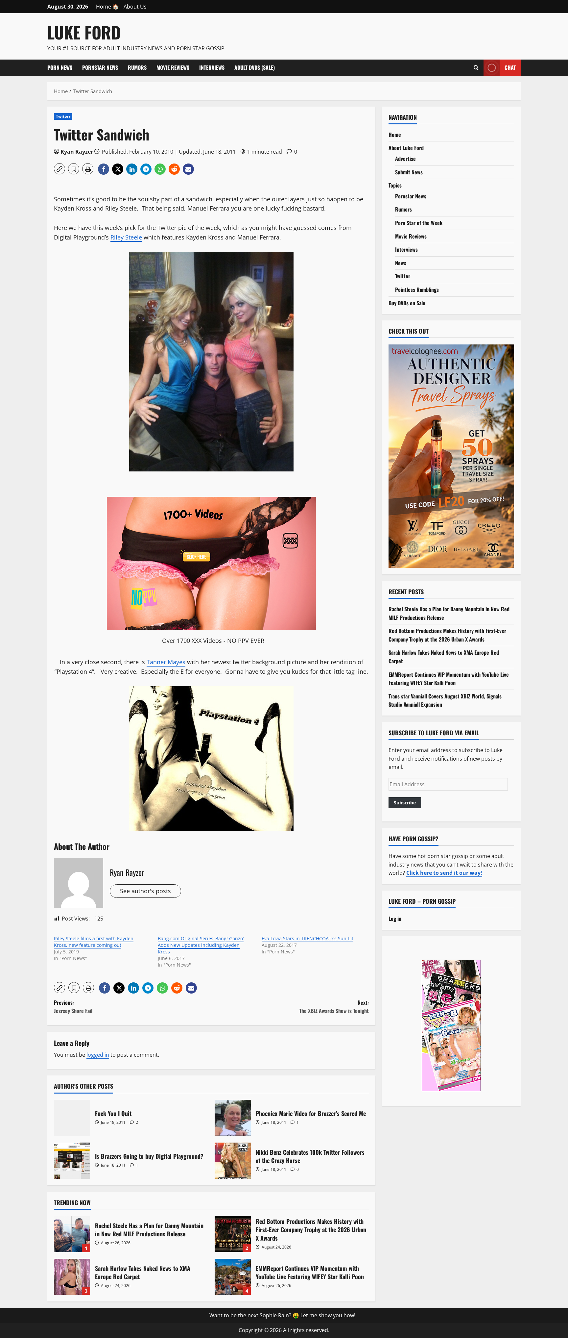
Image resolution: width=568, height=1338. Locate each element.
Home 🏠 (107, 6)
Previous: (73, 1006)
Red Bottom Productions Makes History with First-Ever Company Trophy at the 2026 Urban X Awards (233, 1234)
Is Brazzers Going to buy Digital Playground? (72, 1161)
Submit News (409, 172)
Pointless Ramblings (417, 289)
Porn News (59, 67)
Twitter (63, 116)
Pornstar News (100, 67)
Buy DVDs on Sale (407, 303)
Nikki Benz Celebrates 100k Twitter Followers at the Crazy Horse (233, 1161)
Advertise (405, 159)
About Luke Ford (406, 148)
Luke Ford (84, 32)
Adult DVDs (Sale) (254, 67)
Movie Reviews (172, 67)
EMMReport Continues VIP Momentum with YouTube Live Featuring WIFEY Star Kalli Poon (233, 1277)
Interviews (212, 67)
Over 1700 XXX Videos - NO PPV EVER (213, 640)
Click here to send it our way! (444, 872)
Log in (395, 918)
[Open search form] (476, 67)
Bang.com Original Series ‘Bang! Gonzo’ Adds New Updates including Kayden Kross (201, 945)
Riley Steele (126, 237)
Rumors (137, 67)
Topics (395, 185)
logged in (97, 1054)
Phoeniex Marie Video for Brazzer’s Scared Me (233, 1118)
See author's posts (145, 891)
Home (395, 135)
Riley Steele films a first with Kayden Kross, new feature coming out (93, 941)
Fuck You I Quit (72, 1118)
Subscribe (405, 802)
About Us (135, 6)
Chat (510, 67)
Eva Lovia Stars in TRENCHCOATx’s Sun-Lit (307, 938)
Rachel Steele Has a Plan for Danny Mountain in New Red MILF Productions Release (72, 1234)
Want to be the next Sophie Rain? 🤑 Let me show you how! (282, 1315)
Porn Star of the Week (418, 223)
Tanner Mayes (166, 662)
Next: (334, 1006)
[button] (59, 168)
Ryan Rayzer (76, 151)
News (400, 263)
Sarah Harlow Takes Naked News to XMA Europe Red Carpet (72, 1277)
